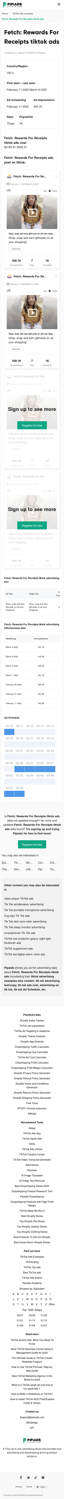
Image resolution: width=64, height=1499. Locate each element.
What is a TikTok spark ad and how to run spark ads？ (32, 1386)
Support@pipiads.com (32, 1417)
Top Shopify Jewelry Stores (32, 1226)
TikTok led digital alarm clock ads (24, 954)
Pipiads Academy (32, 1283)
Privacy (19, 1487)
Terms (29, 1487)
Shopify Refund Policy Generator (32, 1078)
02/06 (32, 1315)
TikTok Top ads (32, 1267)
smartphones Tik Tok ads (19, 933)
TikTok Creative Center (32, 1154)
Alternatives (32, 1165)
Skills (32, 1144)
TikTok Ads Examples (32, 1256)
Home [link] (5, 13)
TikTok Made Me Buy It (32, 1210)
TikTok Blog (32, 1262)
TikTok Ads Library (32, 1149)
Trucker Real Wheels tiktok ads (56, 869)
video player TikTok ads (18, 898)
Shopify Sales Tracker (32, 1020)
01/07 (44, 1325)
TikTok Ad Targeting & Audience (32, 1031)
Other (51, 1304)
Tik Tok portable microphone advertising (29, 910)
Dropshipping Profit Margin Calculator (32, 1068)
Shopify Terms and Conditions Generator (32, 1085)
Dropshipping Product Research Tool (32, 1191)
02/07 (20, 1315)
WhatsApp (32, 1422)
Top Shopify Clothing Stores (32, 1232)
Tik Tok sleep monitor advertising (24, 927)
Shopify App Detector (32, 1041)
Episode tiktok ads (8, 862)
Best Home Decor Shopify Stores (32, 1242)
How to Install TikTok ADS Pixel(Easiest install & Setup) (32, 1401)
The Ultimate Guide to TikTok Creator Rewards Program (32, 1359)
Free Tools (32, 1103)
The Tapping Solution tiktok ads (8, 869)
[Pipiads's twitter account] (28, 1477)
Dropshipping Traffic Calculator (32, 1047)
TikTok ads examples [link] (23, 13)
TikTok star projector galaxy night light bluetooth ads (27, 940)
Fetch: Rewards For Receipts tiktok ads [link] (23, 18)
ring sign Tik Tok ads (17, 916)
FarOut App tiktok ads (44, 869)
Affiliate (32, 1113)
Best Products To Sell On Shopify (32, 1237)
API (32, 1427)
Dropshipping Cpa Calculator (32, 1052)
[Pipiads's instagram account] (43, 1477)
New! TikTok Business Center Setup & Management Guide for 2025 (32, 1350)
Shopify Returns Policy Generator (32, 1092)
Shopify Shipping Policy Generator (32, 1098)
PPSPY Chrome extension (32, 1108)
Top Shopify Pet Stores (32, 1221)
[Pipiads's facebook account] (21, 1477)
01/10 (44, 1320)
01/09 (20, 1325)
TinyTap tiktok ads (20, 862)
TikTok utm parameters (32, 1025)
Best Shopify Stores (32, 1216)
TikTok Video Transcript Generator (32, 1159)
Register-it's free (32, 425)
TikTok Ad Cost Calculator (32, 1057)
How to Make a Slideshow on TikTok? (32, 1394)
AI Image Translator (32, 1175)
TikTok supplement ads (18, 948)
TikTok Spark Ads (32, 1138)
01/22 (44, 1315)
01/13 (32, 1320)
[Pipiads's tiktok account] (35, 1477)
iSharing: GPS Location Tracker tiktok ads (32, 862)
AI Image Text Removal (32, 1180)
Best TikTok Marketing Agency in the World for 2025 (32, 1377)
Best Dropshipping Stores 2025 (32, 1186)
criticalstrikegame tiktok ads (32, 869)
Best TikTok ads (32, 1272)
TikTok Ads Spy (32, 1133)
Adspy (32, 1128)
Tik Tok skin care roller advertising (25, 921)
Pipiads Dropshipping (32, 1196)
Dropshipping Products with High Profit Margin (32, 1203)
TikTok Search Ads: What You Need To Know (32, 1341)
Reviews (32, 1170)
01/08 (32, 1325)
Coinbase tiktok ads (44, 862)
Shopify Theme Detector (32, 1036)
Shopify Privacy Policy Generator (32, 1073)
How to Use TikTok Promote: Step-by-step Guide (32, 1368)
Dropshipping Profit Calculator (32, 1062)
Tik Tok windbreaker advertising (23, 904)
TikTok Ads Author (32, 1277)
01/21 (20, 1320)
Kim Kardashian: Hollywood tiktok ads (20, 869)
